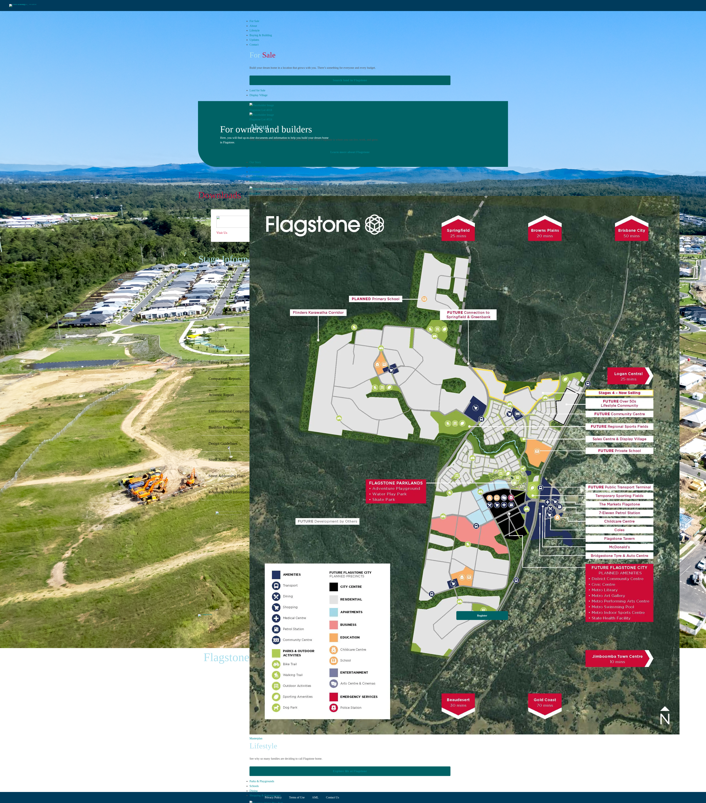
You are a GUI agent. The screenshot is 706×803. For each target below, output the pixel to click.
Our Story (255, 162)
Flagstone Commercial (262, 181)
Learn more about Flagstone (350, 152)
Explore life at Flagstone (350, 771)
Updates (254, 39)
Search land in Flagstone (350, 80)
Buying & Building (260, 35)
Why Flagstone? (258, 176)
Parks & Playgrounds (261, 781)
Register (482, 615)
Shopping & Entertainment (265, 795)
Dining (253, 790)
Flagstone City (257, 167)
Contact (253, 44)
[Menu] (3, 5)
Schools (254, 786)
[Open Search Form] (703, 5)
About (253, 25)
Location (254, 171)
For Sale (254, 21)
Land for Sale (257, 90)
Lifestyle (254, 30)
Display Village (258, 95)
